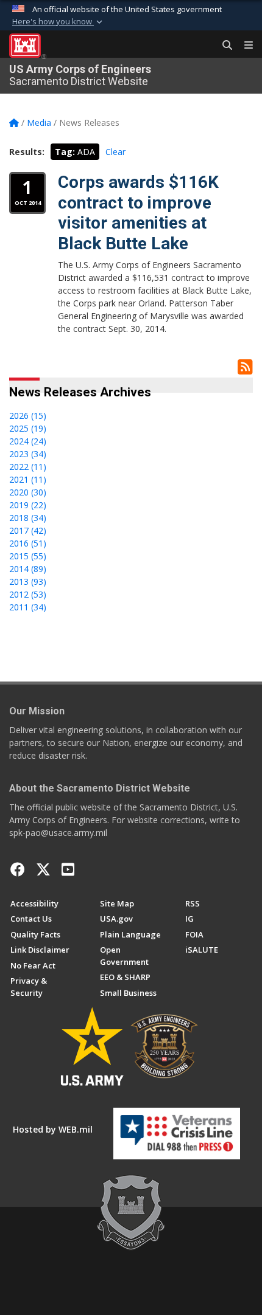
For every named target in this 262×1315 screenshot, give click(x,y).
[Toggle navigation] (244, 45)
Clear (115, 151)
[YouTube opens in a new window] (68, 869)
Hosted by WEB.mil (53, 1129)
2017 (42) (27, 530)
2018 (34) (27, 517)
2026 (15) (27, 415)
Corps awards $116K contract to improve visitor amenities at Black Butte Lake (138, 213)
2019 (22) (27, 505)
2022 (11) (27, 466)
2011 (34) (27, 607)
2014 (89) (27, 569)
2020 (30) (27, 492)
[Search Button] (223, 45)
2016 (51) (27, 543)
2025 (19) (27, 428)
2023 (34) (27, 454)
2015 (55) (27, 556)
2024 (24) (27, 441)
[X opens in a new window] (43, 869)
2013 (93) (27, 581)
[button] (58, 22)
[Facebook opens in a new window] (17, 869)
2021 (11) (27, 479)
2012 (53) (27, 594)
